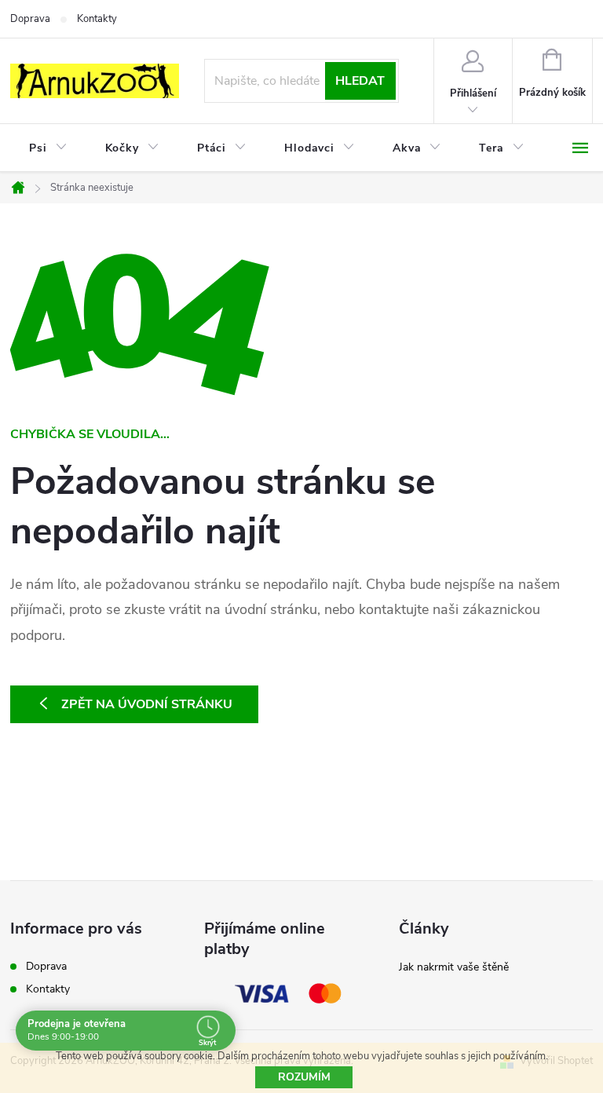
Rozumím (304, 1076)
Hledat (360, 81)
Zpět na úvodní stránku (146, 704)
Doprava (30, 19)
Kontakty (97, 19)
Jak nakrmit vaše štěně (454, 967)
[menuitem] (48, 148)
